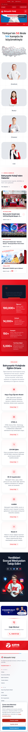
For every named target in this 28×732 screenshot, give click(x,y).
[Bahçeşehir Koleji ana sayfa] (12, 11)
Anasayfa (8, 1)
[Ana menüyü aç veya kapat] (25, 11)
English (4, 7)
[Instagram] (7, 568)
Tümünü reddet (14, 720)
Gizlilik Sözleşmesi (18, 1)
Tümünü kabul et (14, 728)
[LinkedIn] (17, 568)
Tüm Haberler (4, 186)
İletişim (13, 1)
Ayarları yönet (14, 724)
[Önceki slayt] (2, 18)
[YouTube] (20, 568)
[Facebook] (14, 568)
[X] (11, 568)
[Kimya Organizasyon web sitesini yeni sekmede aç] (14, 645)
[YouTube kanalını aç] (4, 591)
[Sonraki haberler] (25, 186)
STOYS (13, 7)
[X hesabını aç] (23, 593)
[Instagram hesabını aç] (22, 580)
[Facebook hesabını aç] (5, 579)
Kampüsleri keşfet (5, 665)
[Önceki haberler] (21, 186)
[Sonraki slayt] (26, 18)
